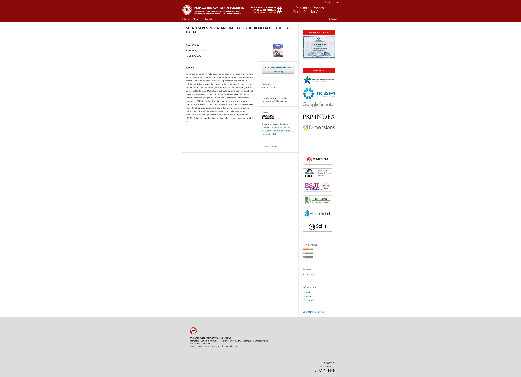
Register (328, 2)
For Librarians (308, 300)
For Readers (307, 292)
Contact (208, 19)
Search (334, 19)
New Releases (308, 274)
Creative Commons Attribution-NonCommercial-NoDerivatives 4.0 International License (277, 130)
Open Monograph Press (313, 312)
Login (337, 2)
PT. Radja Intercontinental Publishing (279, 69)
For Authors (307, 296)
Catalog (185, 19)
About (196, 19)
